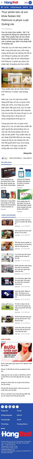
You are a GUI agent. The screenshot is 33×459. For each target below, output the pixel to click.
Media (3, 428)
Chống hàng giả (15, 7)
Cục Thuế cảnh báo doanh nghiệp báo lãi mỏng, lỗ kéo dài (23, 256)
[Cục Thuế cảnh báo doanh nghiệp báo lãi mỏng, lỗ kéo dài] (7, 257)
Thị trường (4, 424)
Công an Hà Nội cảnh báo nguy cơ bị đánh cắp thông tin (23, 221)
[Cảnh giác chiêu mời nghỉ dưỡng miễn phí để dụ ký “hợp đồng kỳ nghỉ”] (7, 331)
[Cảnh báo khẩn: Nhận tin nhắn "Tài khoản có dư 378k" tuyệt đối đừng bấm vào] (7, 294)
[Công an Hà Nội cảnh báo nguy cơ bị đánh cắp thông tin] (7, 222)
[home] (11, 2)
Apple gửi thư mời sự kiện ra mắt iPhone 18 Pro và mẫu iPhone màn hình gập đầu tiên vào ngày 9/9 (16, 376)
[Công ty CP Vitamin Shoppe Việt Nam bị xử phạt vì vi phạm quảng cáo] (24, 172)
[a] (26, 2)
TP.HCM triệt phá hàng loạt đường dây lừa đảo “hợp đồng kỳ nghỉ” (23, 318)
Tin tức (6, 7)
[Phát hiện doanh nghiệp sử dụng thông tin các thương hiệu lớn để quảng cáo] (7, 245)
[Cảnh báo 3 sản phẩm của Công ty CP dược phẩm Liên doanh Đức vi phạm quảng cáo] (8, 194)
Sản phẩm (5, 339)
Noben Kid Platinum (16, 158)
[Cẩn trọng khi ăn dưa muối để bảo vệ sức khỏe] (7, 234)
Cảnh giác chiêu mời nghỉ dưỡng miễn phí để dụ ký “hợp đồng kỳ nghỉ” (23, 329)
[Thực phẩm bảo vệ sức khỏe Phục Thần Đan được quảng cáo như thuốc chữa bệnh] (8, 173)
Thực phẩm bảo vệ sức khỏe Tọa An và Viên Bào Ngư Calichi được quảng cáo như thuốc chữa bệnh (24, 205)
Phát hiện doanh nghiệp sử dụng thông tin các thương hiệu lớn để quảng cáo (23, 244)
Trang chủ (4, 410)
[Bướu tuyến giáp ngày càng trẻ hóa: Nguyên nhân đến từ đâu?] (16, 352)
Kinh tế (25, 7)
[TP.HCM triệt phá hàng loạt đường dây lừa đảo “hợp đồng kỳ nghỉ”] (7, 319)
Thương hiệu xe (22, 424)
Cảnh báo (3, 187)
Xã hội (19, 419)
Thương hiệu (5, 419)
